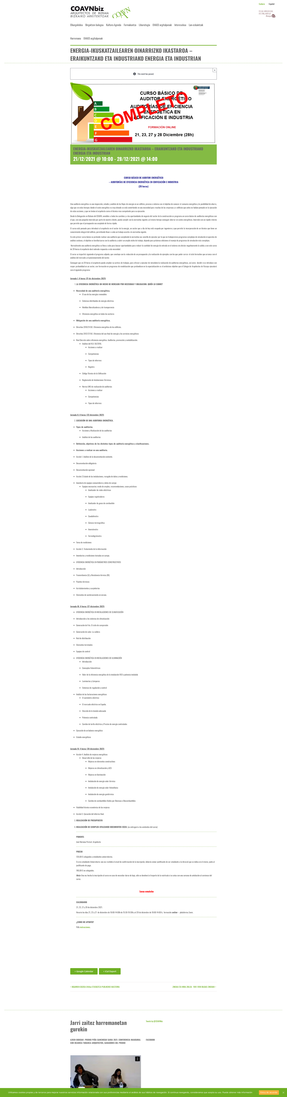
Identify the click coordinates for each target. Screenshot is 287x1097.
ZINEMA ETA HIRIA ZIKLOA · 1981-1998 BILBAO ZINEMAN (193, 986)
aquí (255, 1092)
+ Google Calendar (84, 971)
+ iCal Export (109, 971)
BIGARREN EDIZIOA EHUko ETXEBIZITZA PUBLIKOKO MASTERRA (96, 986)
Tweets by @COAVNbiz (154, 1021)
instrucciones (85, 927)
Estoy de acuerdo (268, 1092)
